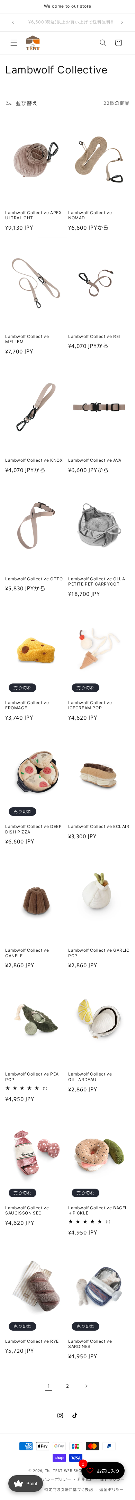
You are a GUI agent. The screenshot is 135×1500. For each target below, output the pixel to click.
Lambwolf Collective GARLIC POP (99, 953)
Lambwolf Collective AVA (95, 460)
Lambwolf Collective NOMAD (90, 215)
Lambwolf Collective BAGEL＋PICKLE (98, 1210)
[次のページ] (86, 1385)
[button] (13, 42)
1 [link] (48, 1385)
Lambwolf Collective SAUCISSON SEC (27, 1210)
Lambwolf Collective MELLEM (27, 339)
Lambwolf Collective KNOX (34, 460)
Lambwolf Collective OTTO (34, 578)
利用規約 (86, 1479)
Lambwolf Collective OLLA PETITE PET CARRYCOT (96, 581)
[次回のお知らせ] (122, 22)
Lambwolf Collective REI (94, 336)
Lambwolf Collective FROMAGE (27, 705)
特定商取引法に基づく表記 (68, 1489)
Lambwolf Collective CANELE (27, 953)
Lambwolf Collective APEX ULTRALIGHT (33, 215)
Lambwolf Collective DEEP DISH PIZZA (33, 829)
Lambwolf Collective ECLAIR (98, 826)
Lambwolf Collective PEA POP (32, 1076)
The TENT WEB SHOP (64, 1470)
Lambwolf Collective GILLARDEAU (90, 1076)
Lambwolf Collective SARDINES (90, 1344)
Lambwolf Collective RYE (32, 1341)
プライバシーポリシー (51, 1479)
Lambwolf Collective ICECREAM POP (90, 705)
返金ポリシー (111, 1489)
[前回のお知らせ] (12, 22)
